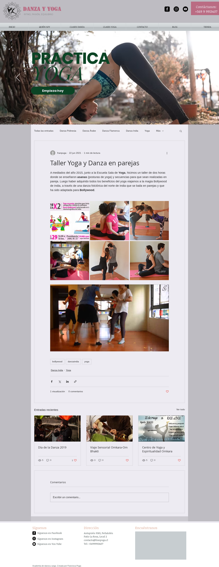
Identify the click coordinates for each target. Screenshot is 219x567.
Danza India (132, 130)
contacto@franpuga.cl (96, 540)
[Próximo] (201, 77)
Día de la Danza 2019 (52, 447)
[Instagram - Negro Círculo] (176, 9)
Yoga (147, 130)
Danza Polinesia (68, 130)
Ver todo (180, 409)
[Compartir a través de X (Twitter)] (59, 381)
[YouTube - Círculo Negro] (185, 9)
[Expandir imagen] (69, 220)
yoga (86, 361)
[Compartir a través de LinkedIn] (67, 381)
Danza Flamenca (111, 130)
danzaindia (73, 361)
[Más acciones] (167, 153)
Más (158, 130)
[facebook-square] (167, 9)
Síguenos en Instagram (50, 538)
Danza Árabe (89, 130)
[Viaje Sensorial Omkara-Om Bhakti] (109, 429)
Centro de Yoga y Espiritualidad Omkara (157, 449)
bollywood (57, 361)
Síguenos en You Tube (49, 543)
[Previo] (18, 77)
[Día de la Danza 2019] (57, 429)
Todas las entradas (43, 130)
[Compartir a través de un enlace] (75, 381)
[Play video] (109, 317)
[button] (180, 131)
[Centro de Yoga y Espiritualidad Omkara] (161, 429)
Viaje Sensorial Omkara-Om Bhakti (109, 449)
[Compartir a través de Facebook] (51, 381)
